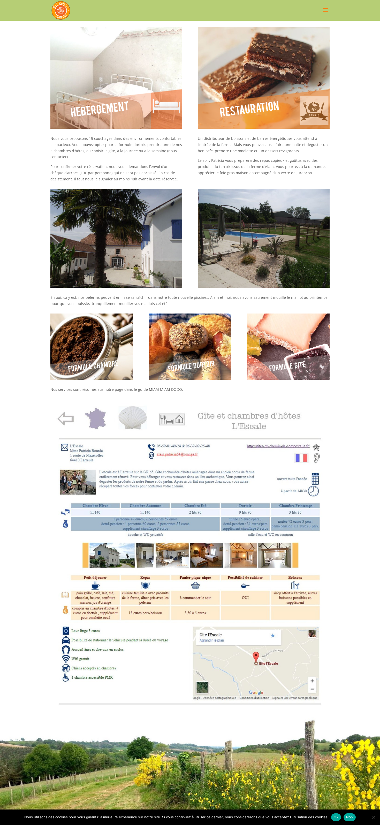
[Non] (373, 817)
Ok (336, 817)
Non (349, 817)
